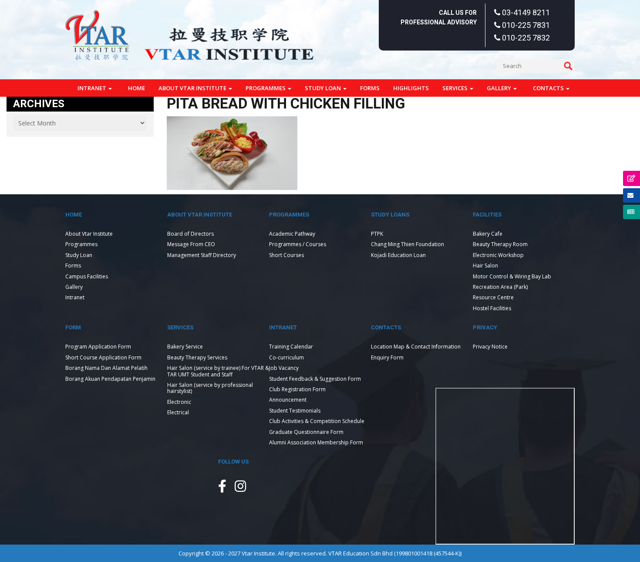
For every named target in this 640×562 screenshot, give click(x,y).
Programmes (266, 88)
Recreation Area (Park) (500, 287)
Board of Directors (190, 233)
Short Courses (286, 255)
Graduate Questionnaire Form (306, 432)
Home (136, 88)
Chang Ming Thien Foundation (407, 244)
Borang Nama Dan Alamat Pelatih (106, 368)
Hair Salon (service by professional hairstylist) (210, 388)
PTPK (377, 233)
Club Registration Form (297, 389)
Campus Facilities (86, 276)
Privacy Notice (490, 346)
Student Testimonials (294, 410)
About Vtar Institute (193, 88)
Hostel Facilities (492, 308)
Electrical (178, 412)
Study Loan (323, 88)
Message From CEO (191, 244)
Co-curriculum (286, 357)
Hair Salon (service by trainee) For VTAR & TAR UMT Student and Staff (218, 371)
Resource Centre (493, 297)
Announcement (288, 399)
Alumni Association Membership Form (316, 442)
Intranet (92, 88)
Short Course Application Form (103, 357)
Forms (370, 88)
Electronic (179, 402)
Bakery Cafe (487, 233)
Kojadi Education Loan (398, 255)
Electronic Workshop (498, 255)
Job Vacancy (284, 368)
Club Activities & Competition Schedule (316, 421)
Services (455, 88)
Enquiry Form (387, 357)
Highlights (411, 88)
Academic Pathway (292, 233)
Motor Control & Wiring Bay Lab (512, 276)
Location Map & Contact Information (416, 346)
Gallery (499, 88)
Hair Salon (485, 265)
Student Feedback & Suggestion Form (315, 379)
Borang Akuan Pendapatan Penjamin (110, 379)
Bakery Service (185, 346)
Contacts (549, 88)
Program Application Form (98, 346)
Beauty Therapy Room (500, 244)
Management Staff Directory (201, 255)
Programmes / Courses (297, 244)
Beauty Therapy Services (197, 357)
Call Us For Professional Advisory (439, 17)
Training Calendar (291, 346)
